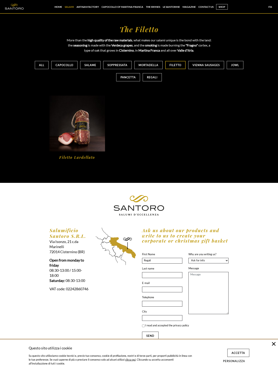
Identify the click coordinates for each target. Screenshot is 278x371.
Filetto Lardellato (77, 157)
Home (58, 6)
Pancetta (128, 77)
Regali (152, 77)
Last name (148, 268)
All (41, 65)
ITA (270, 6)
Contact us (205, 6)
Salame (90, 65)
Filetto (175, 65)
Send (150, 335)
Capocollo (64, 65)
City (144, 311)
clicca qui (130, 359)
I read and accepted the (167, 325)
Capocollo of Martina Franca (122, 6)
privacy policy (181, 325)
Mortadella (148, 65)
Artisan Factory (88, 6)
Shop (222, 6)
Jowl (235, 65)
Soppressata (117, 65)
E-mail (146, 283)
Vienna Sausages (206, 65)
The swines (153, 6)
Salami (69, 6)
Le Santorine (171, 6)
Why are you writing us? (202, 254)
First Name (148, 254)
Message (193, 268)
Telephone (148, 297)
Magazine (189, 6)
